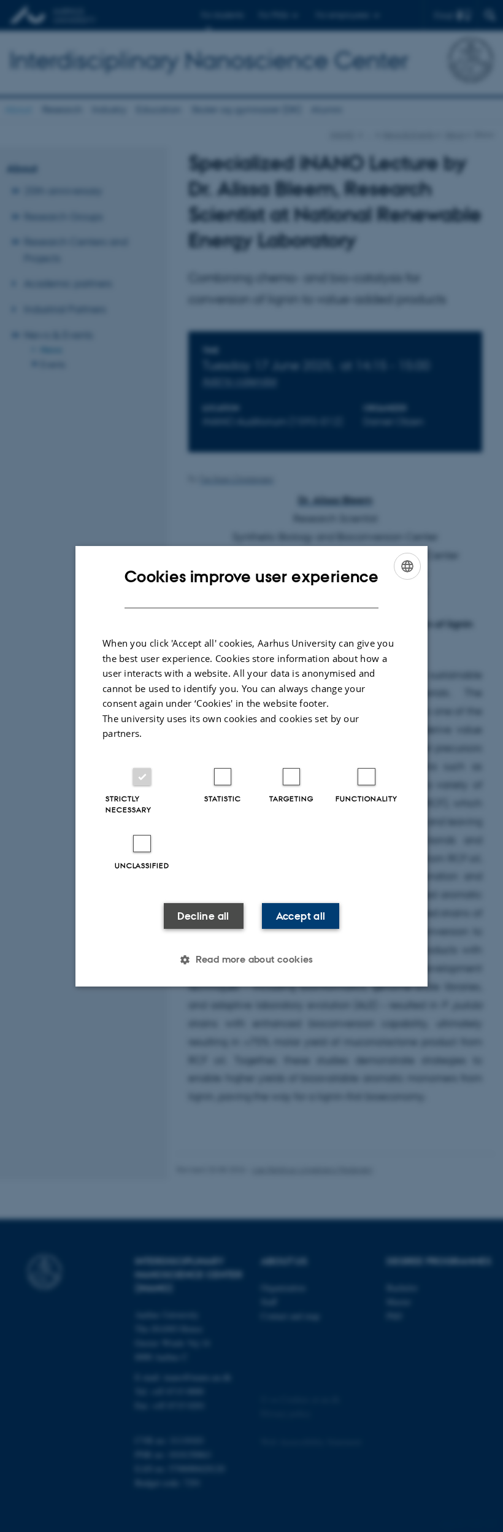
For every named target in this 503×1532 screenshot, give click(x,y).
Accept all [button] (301, 916)
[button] (251, 959)
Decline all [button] (203, 916)
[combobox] (407, 566)
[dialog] (251, 765)
